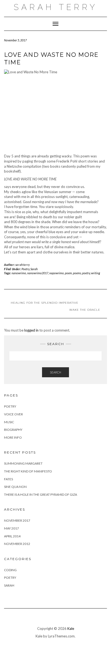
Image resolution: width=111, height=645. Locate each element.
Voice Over (13, 414)
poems (77, 273)
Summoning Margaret (23, 463)
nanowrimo (19, 273)
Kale (70, 628)
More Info (13, 437)
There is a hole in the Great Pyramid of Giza (40, 494)
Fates (8, 479)
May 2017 (11, 528)
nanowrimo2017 (37, 273)
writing (95, 273)
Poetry (25, 269)
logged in (31, 330)
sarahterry (22, 264)
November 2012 (17, 544)
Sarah (34, 269)
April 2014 (12, 536)
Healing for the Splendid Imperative (44, 303)
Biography (13, 430)
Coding (10, 570)
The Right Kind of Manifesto (28, 471)
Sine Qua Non (15, 487)
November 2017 (17, 520)
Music (9, 422)
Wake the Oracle (84, 310)
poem (68, 273)
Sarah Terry (56, 7)
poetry (86, 273)
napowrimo (56, 273)
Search (55, 372)
